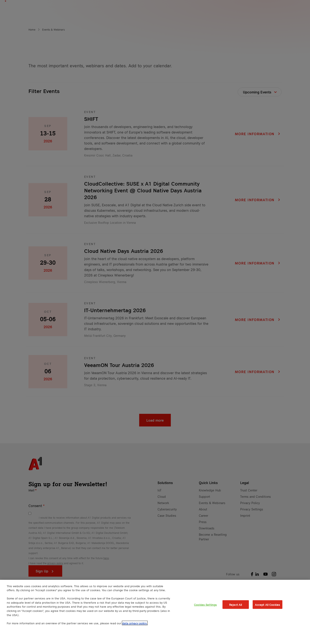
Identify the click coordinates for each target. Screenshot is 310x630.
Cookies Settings (205, 604)
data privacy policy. (134, 623)
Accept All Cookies (267, 604)
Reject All (235, 604)
